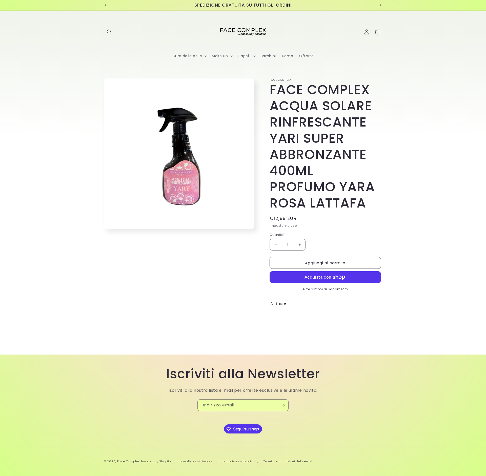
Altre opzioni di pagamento (325, 289)
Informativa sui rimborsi (195, 461)
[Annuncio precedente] (105, 5)
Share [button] (280, 303)
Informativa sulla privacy (239, 461)
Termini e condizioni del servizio (288, 461)
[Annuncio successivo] (380, 5)
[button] (109, 31)
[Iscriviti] (282, 405)
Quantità (277, 234)
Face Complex (128, 461)
